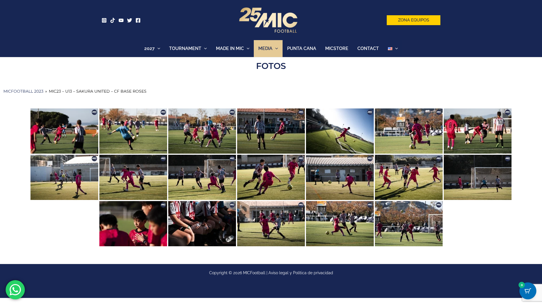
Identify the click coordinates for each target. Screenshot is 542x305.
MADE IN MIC (230, 48)
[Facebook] (138, 20)
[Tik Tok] (112, 20)
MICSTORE (336, 48)
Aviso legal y (280, 273)
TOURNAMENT (185, 48)
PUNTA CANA (301, 48)
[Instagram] (104, 20)
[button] (413, 20)
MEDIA (265, 48)
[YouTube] (121, 20)
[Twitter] (129, 20)
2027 (149, 48)
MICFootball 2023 (23, 91)
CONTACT (368, 48)
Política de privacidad (313, 273)
